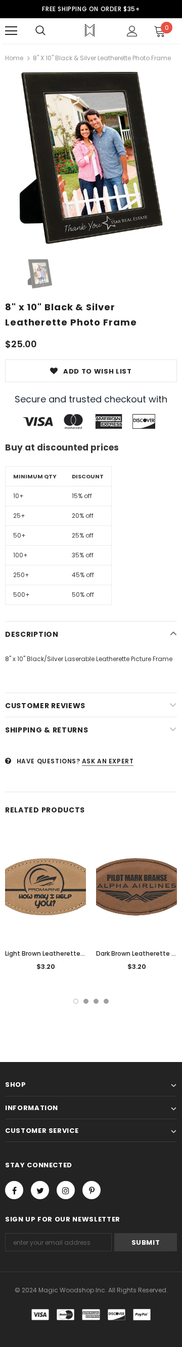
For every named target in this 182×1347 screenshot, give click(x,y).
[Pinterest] (91, 1190)
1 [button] (75, 1001)
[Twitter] (40, 1190)
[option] (91, 158)
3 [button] (96, 1001)
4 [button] (106, 1001)
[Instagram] (66, 1190)
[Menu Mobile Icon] (11, 31)
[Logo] (90, 30)
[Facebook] (14, 1190)
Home (14, 58)
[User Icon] (132, 31)
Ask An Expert (108, 761)
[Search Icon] (40, 31)
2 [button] (85, 1001)
